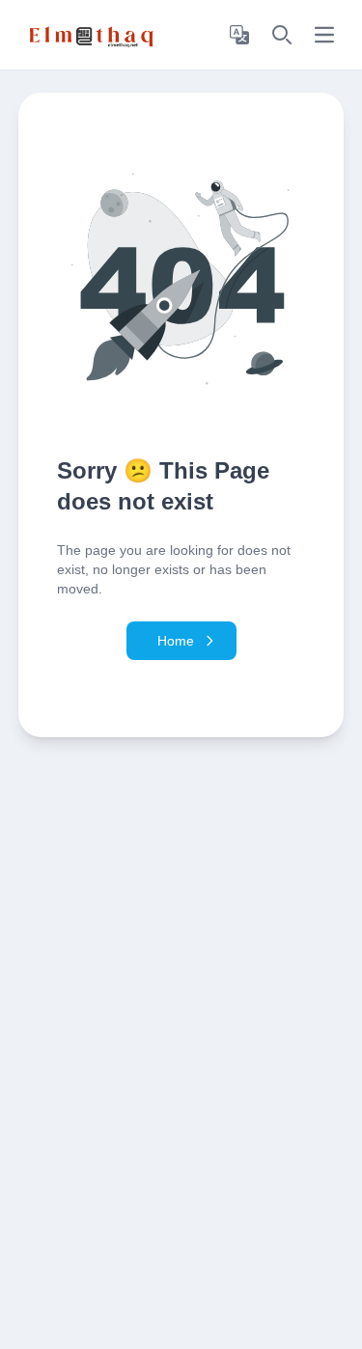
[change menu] (324, 34)
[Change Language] (239, 34)
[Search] (282, 34)
